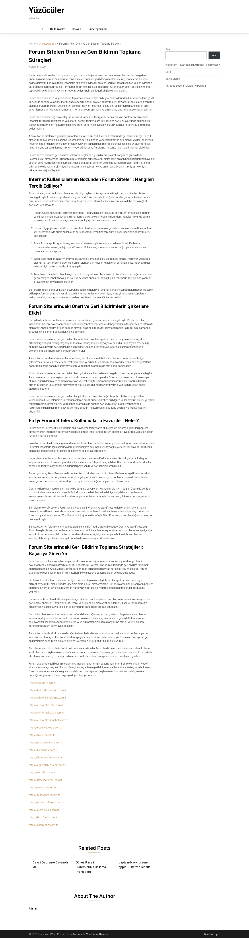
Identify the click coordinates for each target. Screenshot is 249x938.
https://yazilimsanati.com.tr (45, 787)
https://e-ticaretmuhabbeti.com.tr (48, 720)
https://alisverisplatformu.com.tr (47, 697)
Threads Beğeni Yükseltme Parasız (186, 85)
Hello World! (57, 29)
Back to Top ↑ (212, 934)
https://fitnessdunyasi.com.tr (45, 780)
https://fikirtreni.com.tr (42, 735)
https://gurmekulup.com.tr (44, 809)
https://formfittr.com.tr (42, 772)
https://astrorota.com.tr (42, 682)
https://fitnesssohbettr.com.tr (46, 757)
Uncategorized (97, 29)
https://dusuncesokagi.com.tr (46, 727)
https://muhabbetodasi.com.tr (46, 742)
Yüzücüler (46, 10)
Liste (168, 71)
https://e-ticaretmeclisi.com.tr (46, 705)
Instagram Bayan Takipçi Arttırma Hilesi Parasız (193, 64)
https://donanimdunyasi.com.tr (46, 802)
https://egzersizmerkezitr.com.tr (47, 765)
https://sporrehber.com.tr (43, 824)
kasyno (76, 29)
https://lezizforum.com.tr (43, 817)
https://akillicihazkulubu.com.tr (46, 712)
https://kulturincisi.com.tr (43, 750)
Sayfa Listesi (173, 78)
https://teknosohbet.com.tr (44, 795)
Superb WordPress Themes (92, 934)
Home (32, 43)
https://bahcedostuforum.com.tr (47, 690)
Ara (168, 49)
